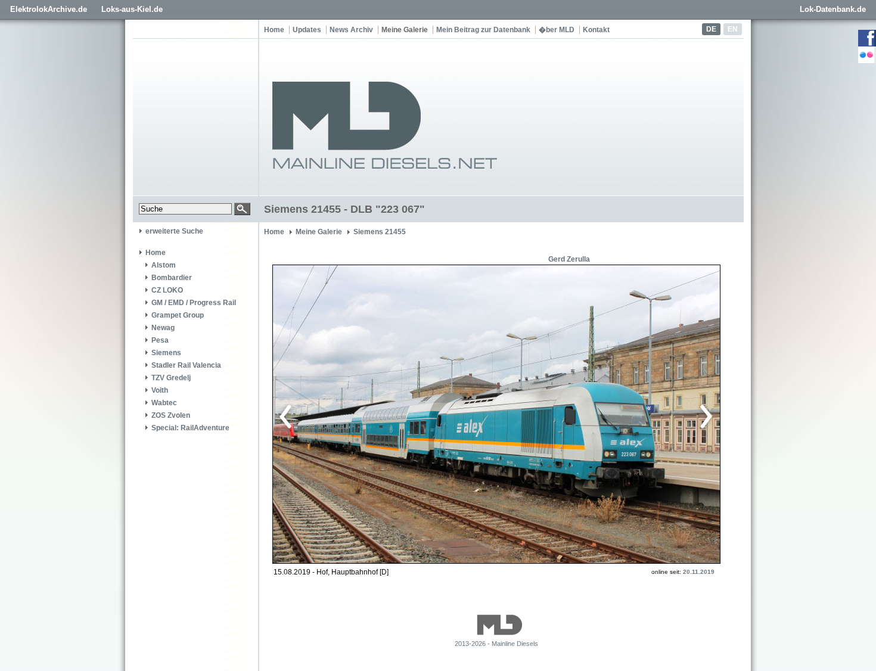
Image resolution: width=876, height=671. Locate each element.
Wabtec (164, 403)
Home (274, 30)
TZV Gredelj (171, 378)
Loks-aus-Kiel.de (132, 9)
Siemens (166, 353)
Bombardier (171, 278)
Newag (163, 328)
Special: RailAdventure (190, 428)
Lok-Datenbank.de (833, 9)
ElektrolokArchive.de (48, 9)
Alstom (163, 265)
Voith (159, 390)
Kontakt (596, 30)
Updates (307, 30)
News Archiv (351, 30)
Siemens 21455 (379, 232)
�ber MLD (556, 30)
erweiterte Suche (174, 231)
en (733, 29)
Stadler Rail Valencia (186, 365)
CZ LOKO (167, 290)
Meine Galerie (404, 30)
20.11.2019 (699, 572)
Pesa (160, 340)
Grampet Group (177, 315)
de (711, 29)
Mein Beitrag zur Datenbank (483, 30)
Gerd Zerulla (569, 259)
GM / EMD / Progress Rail (193, 303)
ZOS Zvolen (170, 415)
